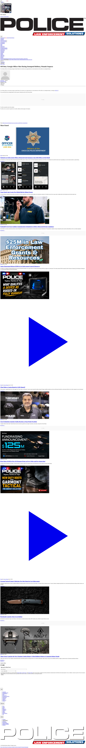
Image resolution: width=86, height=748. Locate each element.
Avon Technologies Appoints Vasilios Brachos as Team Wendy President (18, 421)
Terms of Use (7, 747)
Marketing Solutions (26, 59)
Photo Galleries (23, 58)
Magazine (8, 58)
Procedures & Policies (3, 48)
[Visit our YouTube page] (3, 665)
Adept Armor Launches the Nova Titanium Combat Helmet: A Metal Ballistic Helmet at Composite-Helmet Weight (29, 656)
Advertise (1, 59)
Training (1, 53)
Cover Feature (4, 0)
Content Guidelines (20, 59)
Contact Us (10, 59)
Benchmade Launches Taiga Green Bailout (11, 616)
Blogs (6, 58)
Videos (12, 0)
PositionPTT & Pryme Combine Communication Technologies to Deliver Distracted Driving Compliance (27, 226)
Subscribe (1, 16)
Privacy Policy (2, 747)
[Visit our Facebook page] (0, 665)
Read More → (2, 161)
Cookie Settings (6, 59)
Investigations (2, 42)
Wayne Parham (6, 385)
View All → (2, 661)
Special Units (2, 49)
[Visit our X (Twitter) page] (1, 665)
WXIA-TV (56, 90)
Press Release (14, 59)
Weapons (1, 57)
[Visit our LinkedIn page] (2, 665)
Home (1, 64)
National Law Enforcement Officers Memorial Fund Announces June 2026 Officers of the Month (25, 157)
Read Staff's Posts (3, 81)
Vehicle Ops (2, 55)
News (7, 0)
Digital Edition (6, 16)
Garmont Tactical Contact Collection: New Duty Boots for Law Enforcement (20, 581)
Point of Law (2, 46)
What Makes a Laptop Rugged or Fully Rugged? (12, 387)
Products (20, 58)
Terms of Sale (11, 747)
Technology (2, 51)
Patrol (1, 44)
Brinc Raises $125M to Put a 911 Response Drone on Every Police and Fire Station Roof (22, 461)
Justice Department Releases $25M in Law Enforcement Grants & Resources (20, 266)
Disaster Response (3, 40)
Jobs (27, 58)
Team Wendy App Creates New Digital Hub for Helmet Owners (16, 192)
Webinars (14, 0)
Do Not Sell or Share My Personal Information (21, 747)
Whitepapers (12, 58)
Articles (9, 0)
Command (2, 38)
